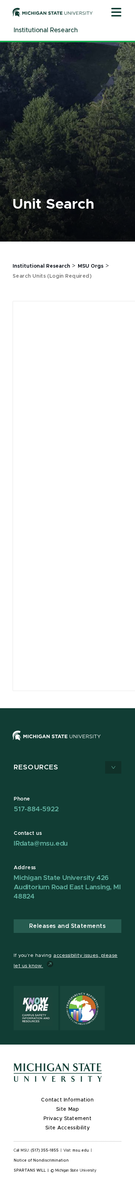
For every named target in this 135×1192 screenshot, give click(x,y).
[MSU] (67, 743)
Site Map (67, 1109)
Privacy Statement (68, 1118)
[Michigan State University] (53, 12)
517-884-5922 (36, 809)
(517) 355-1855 (45, 1150)
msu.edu (80, 1150)
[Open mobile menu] (116, 12)
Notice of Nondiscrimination (41, 1160)
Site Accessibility (67, 1127)
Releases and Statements (67, 926)
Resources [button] (36, 767)
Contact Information (67, 1100)
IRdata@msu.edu (41, 843)
